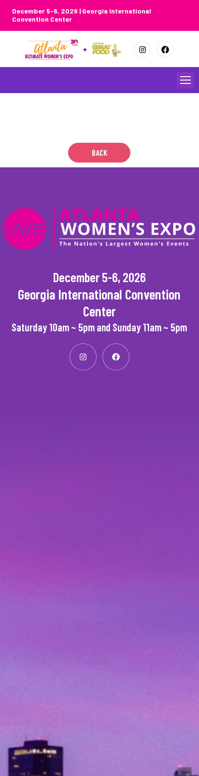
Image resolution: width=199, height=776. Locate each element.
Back (99, 152)
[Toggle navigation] (185, 80)
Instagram (142, 49)
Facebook (164, 49)
